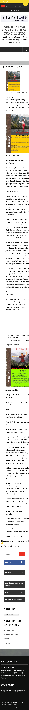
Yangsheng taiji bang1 (13, 345)
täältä (20, 546)
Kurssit (6, 639)
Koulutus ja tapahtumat (13, 599)
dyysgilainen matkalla (11, 634)
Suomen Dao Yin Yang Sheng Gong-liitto (15, 30)
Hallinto (8, 592)
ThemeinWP (20, 707)
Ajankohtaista (9, 630)
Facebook (8, 562)
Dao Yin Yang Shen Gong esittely (13, 584)
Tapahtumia (8, 643)
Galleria (8, 572)
